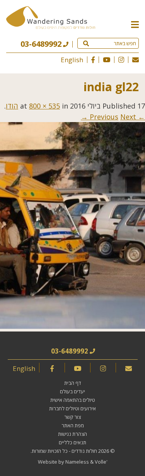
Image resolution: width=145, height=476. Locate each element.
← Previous (117, 116)
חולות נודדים (84, 450)
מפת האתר (72, 425)
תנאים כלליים (72, 442)
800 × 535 (44, 105)
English (72, 59)
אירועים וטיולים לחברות (72, 408)
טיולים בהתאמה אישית (72, 399)
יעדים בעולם (72, 391)
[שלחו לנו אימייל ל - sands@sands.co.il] (135, 59)
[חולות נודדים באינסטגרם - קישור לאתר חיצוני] (121, 59)
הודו (12, 105)
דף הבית (72, 382)
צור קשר (72, 416)
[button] (135, 24)
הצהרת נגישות (72, 433)
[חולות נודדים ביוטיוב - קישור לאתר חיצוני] (106, 59)
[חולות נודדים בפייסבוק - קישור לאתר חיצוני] (93, 59)
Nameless (77, 461)
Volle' (101, 461)
